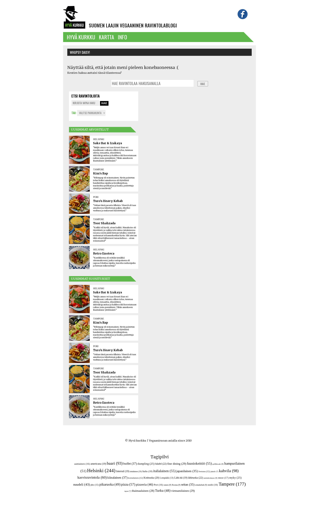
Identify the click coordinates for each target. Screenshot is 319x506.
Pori (158, 484)
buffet (130, 463)
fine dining (176, 463)
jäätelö (214, 471)
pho (95, 484)
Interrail (122, 471)
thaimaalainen (143, 490)
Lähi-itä (180, 477)
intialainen (136, 471)
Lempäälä (167, 478)
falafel (161, 463)
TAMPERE (98, 169)
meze (223, 477)
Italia (147, 471)
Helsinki (101, 470)
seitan (187, 484)
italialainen (164, 471)
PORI (96, 197)
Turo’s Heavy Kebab (108, 201)
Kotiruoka (151, 477)
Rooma (176, 485)
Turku (162, 490)
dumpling (146, 463)
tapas (127, 491)
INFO (122, 37)
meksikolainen (210, 478)
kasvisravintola (92, 477)
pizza (128, 484)
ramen (167, 485)
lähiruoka (195, 477)
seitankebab (201, 485)
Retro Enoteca (103, 253)
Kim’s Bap (100, 173)
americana (98, 463)
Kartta (106, 37)
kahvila (229, 470)
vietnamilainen (183, 490)
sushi (213, 484)
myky (235, 477)
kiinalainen (117, 477)
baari (115, 463)
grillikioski (218, 464)
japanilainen (187, 471)
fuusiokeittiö (199, 463)
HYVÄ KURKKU (81, 37)
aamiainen (82, 463)
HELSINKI (98, 139)
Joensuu (204, 471)
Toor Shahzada (104, 223)
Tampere (232, 484)
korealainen (135, 478)
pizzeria (144, 484)
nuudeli (81, 484)
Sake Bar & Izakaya (107, 143)
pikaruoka (109, 484)
